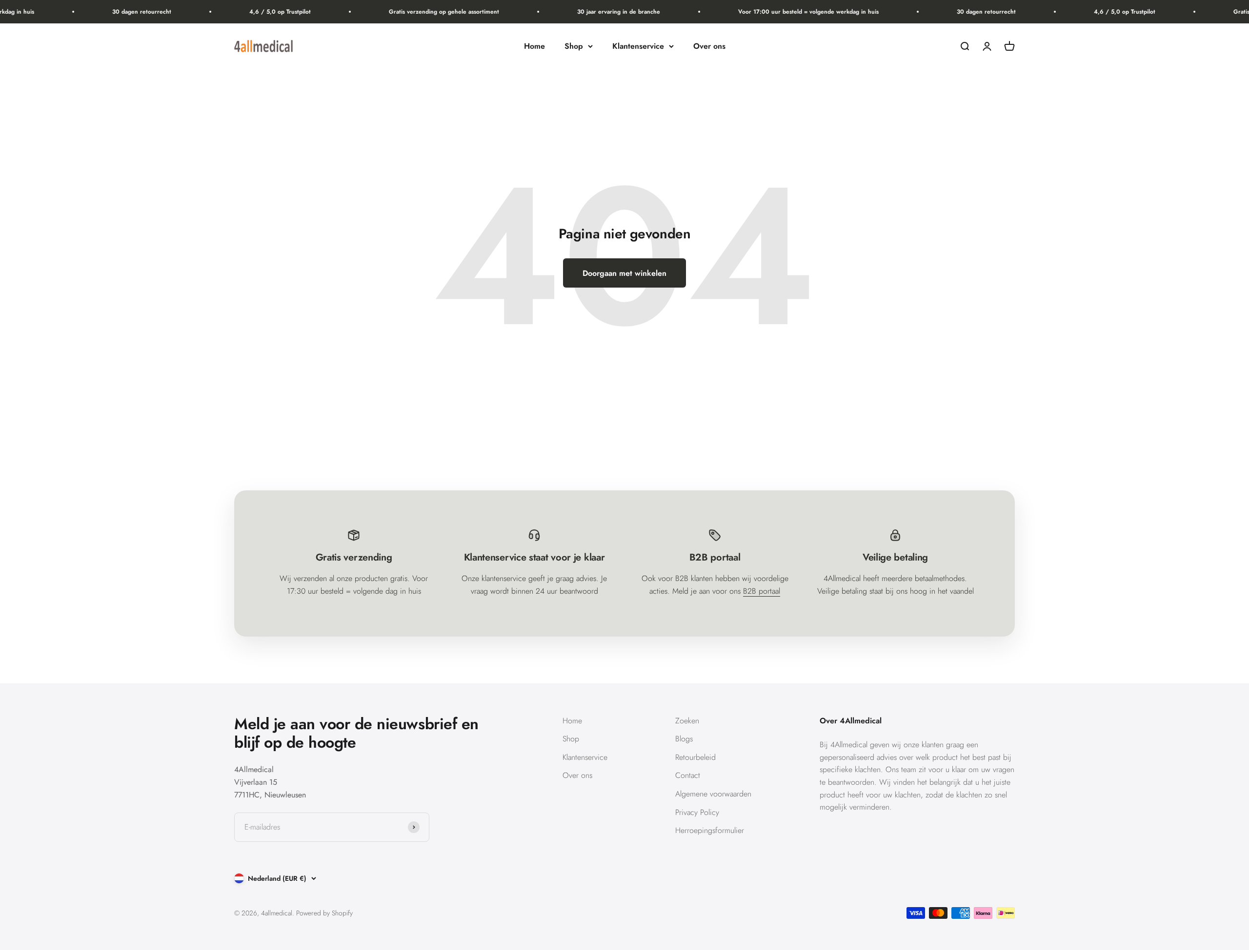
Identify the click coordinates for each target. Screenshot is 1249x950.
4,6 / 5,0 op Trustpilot (267, 11)
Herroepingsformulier (709, 830)
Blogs (684, 738)
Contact (687, 775)
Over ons (709, 46)
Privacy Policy (697, 812)
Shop (573, 46)
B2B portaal (761, 591)
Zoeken (687, 720)
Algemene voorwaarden (713, 793)
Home (534, 46)
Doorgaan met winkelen (624, 273)
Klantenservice (638, 46)
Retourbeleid (695, 757)
